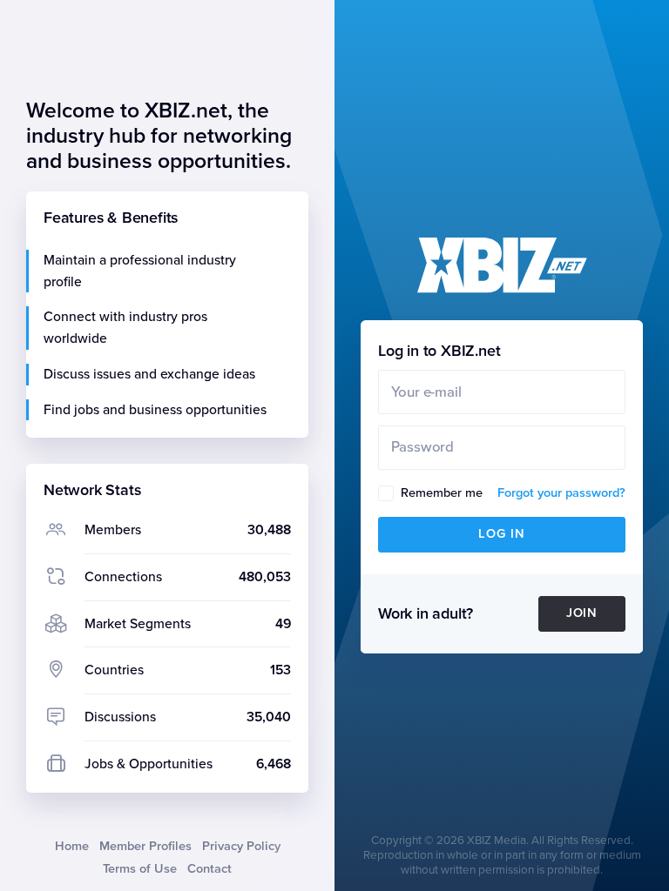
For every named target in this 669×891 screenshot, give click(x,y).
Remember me (442, 493)
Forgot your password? (561, 493)
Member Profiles (145, 846)
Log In (501, 533)
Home (72, 846)
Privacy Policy (241, 846)
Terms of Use (140, 868)
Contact (209, 868)
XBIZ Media (496, 840)
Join (582, 613)
